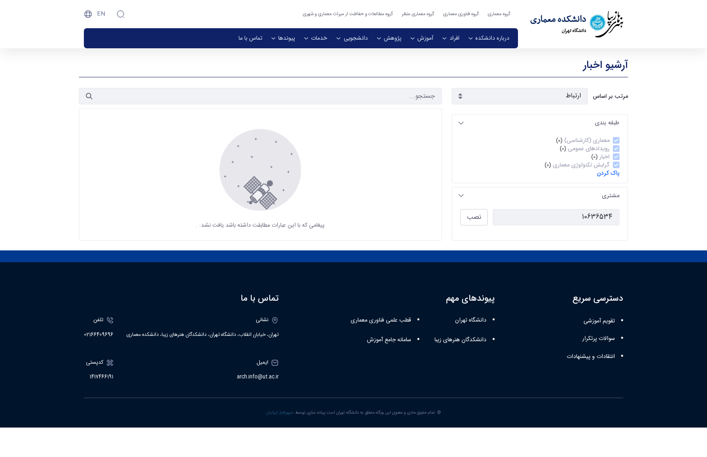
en (101, 14)
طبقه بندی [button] (607, 122)
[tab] (540, 123)
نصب (474, 217)
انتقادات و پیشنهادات (591, 357)
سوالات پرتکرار (598, 339)
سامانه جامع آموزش (389, 340)
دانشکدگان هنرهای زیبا (460, 340)
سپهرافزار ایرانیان (280, 412)
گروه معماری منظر (418, 14)
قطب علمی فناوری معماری (381, 320)
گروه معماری (499, 14)
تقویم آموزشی (599, 321)
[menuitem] (488, 38)
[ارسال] (89, 96)
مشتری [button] (610, 195)
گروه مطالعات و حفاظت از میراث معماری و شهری (348, 14)
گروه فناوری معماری (461, 14)
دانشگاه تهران (470, 320)
